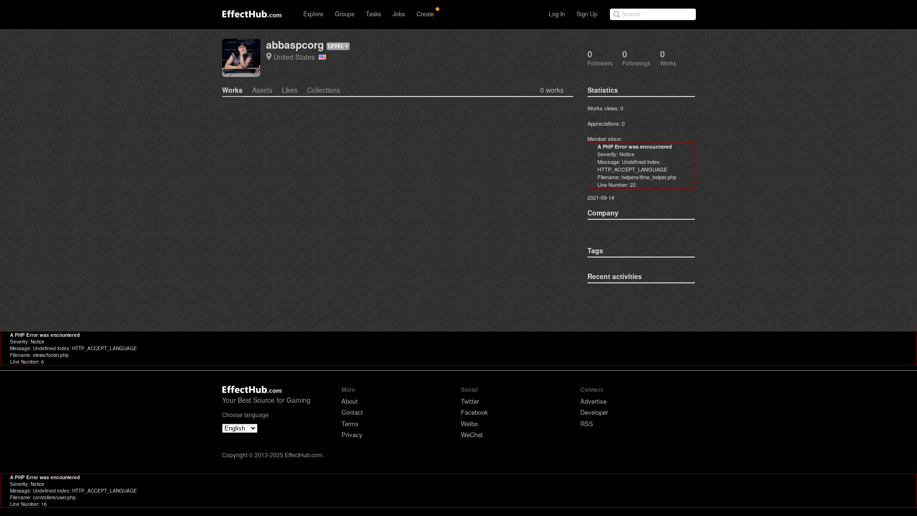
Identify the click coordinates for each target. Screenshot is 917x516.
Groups (344, 14)
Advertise (593, 401)
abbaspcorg (295, 44)
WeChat (472, 434)
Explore (313, 14)
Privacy (352, 434)
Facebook (474, 412)
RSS (586, 423)
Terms (350, 423)
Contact (352, 412)
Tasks (373, 14)
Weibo (469, 423)
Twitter (470, 401)
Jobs (399, 14)
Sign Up (586, 14)
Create (425, 14)
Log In (557, 14)
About (349, 401)
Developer (594, 412)
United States (296, 57)
